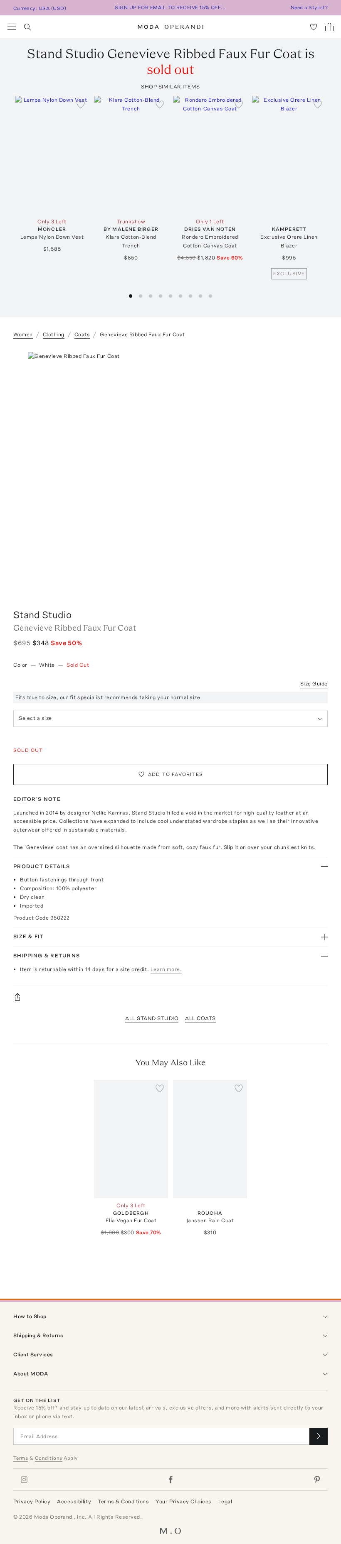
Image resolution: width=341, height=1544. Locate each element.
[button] (130, 296)
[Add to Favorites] (81, 104)
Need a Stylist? (309, 7)
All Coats (200, 1018)
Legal (225, 1501)
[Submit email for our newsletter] (318, 1436)
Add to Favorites (175, 774)
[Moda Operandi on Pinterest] (317, 1479)
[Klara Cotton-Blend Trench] (131, 155)
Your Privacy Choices (183, 1501)
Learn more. (166, 969)
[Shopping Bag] (329, 27)
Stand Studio (42, 615)
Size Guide (314, 683)
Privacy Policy (31, 1501)
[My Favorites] (313, 27)
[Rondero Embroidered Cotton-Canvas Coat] (210, 155)
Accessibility (74, 1501)
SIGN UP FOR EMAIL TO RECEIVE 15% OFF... (170, 7)
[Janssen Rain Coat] (210, 1139)
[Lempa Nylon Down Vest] (52, 155)
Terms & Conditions (123, 1501)
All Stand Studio (151, 1018)
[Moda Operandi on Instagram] (24, 1479)
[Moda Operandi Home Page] (170, 27)
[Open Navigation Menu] (12, 27)
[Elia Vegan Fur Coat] (131, 1139)
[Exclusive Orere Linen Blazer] (289, 155)
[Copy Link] (170, 997)
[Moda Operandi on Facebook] (170, 1479)
